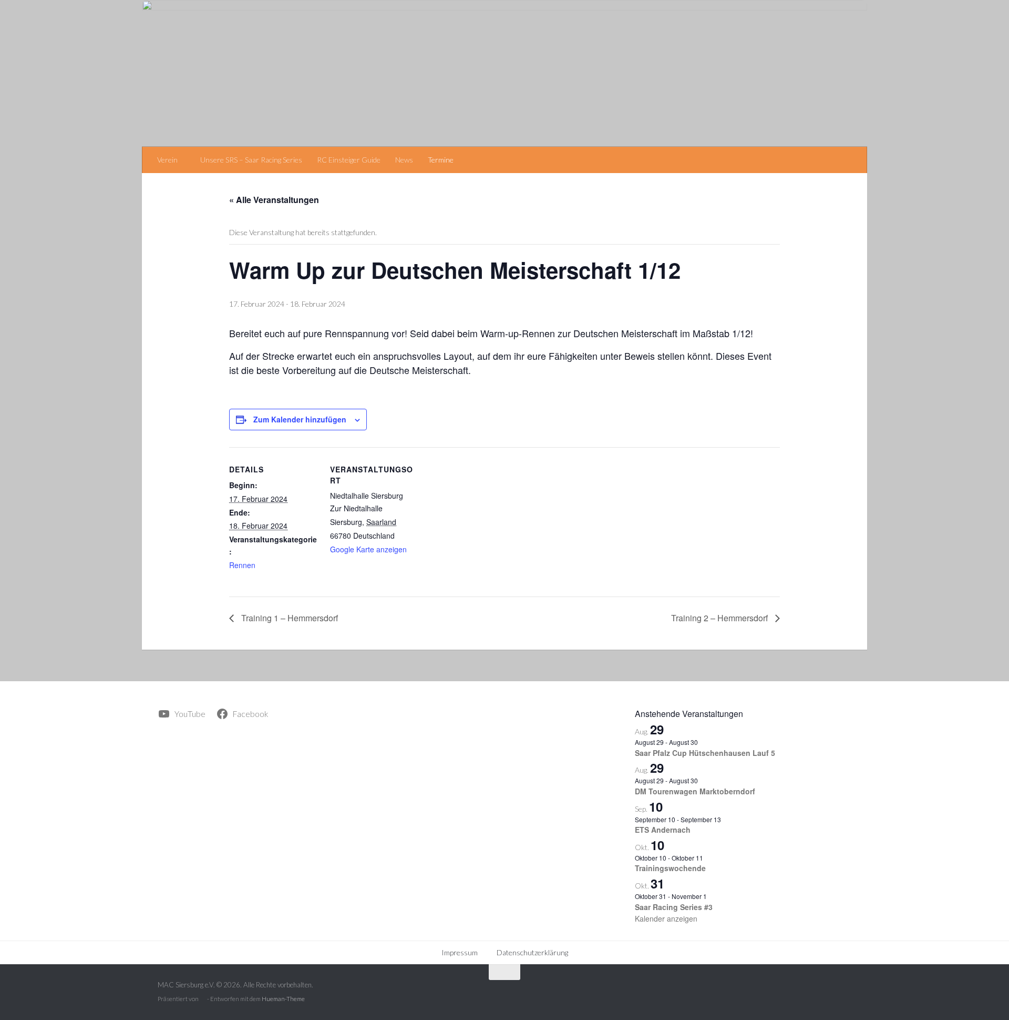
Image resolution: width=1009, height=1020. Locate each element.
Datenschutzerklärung (532, 952)
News (404, 159)
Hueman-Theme (283, 998)
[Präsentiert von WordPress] (203, 999)
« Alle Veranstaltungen (274, 200)
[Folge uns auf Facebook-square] (843, 993)
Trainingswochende (670, 868)
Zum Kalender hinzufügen (299, 419)
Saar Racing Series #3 (674, 907)
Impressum (459, 952)
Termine (441, 159)
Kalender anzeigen (666, 918)
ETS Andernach (663, 829)
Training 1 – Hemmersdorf (288, 618)
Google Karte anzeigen (368, 549)
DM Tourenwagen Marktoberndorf (695, 791)
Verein (167, 159)
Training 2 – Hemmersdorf (720, 618)
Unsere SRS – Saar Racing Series (251, 159)
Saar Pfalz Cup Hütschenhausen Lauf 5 (705, 753)
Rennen (242, 565)
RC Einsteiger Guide (348, 159)
